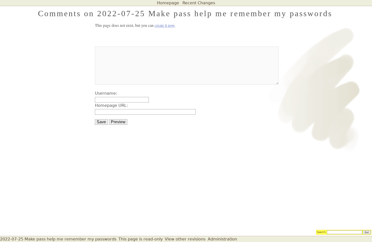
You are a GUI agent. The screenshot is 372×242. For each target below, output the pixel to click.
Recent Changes (198, 3)
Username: (106, 93)
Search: (321, 231)
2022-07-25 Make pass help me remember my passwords (58, 239)
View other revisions (185, 239)
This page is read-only (140, 239)
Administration (222, 239)
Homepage (168, 3)
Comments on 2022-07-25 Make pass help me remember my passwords (185, 13)
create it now (165, 25)
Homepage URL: (111, 105)
